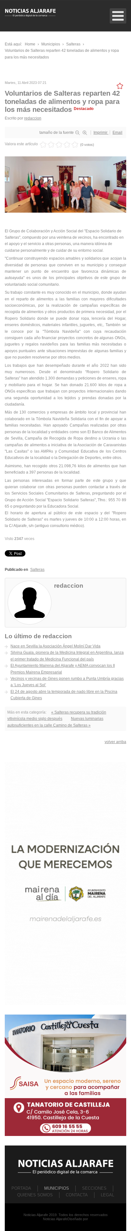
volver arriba (115, 742)
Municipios (56, 1188)
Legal (107, 1195)
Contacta (77, 1195)
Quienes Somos (35, 1195)
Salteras (37, 569)
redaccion (32, 118)
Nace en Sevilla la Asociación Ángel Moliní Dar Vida (55, 646)
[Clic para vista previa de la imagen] (65, 184)
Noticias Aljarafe (55, 1219)
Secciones (94, 1188)
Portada (21, 1188)
